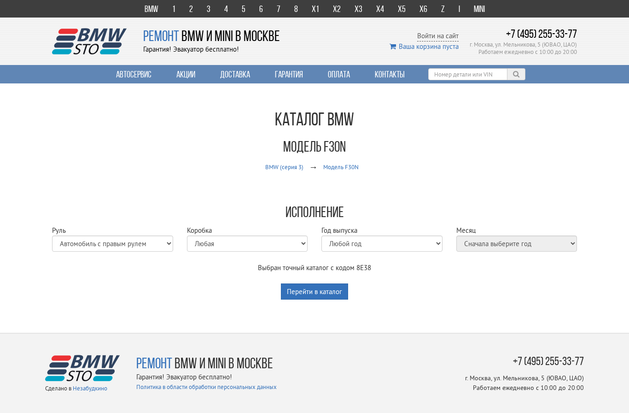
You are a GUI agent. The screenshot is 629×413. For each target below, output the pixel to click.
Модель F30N (341, 167)
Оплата (339, 74)
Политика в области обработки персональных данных (206, 386)
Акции (185, 74)
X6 (423, 9)
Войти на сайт (438, 35)
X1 (315, 9)
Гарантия (289, 74)
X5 (402, 9)
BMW (151, 9)
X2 (337, 9)
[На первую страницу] (89, 40)
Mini (479, 9)
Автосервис (133, 74)
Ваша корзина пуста (429, 46)
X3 (358, 9)
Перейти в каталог (314, 291)
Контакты (390, 74)
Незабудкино (90, 388)
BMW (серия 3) (284, 167)
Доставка (235, 74)
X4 (380, 9)
